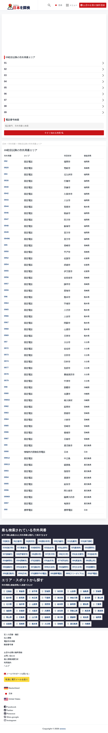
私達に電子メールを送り (16, 679)
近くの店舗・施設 (11, 634)
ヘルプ (6, 666)
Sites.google (12, 717)
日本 (10, 693)
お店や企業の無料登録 (13, 652)
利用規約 (7, 662)
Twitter (9, 710)
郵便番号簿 (8, 645)
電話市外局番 (9, 641)
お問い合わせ (9, 656)
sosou (63, 729)
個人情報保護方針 (11, 659)
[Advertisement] (54, 33)
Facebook (11, 707)
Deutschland (14, 688)
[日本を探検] (18, 5)
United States (14, 699)
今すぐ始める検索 (53, 133)
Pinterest (10, 714)
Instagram (11, 720)
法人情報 (7, 638)
